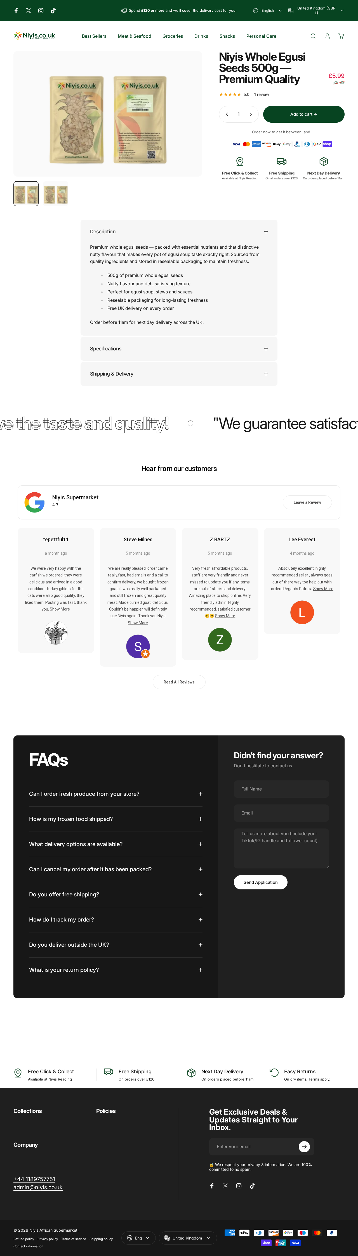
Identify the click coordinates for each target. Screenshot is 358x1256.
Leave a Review (307, 502)
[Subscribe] (304, 1146)
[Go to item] (26, 193)
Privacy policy (47, 1239)
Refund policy (23, 1239)
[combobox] (268, 10)
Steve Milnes (138, 539)
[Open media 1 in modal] (107, 114)
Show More (60, 609)
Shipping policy (101, 1239)
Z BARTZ (220, 539)
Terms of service (73, 1239)
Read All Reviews (179, 682)
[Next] (187, 123)
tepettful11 (56, 539)
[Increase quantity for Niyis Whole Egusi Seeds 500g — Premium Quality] (252, 114)
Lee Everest (302, 539)
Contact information (28, 1246)
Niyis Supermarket (75, 497)
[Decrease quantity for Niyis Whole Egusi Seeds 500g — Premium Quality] (225, 114)
